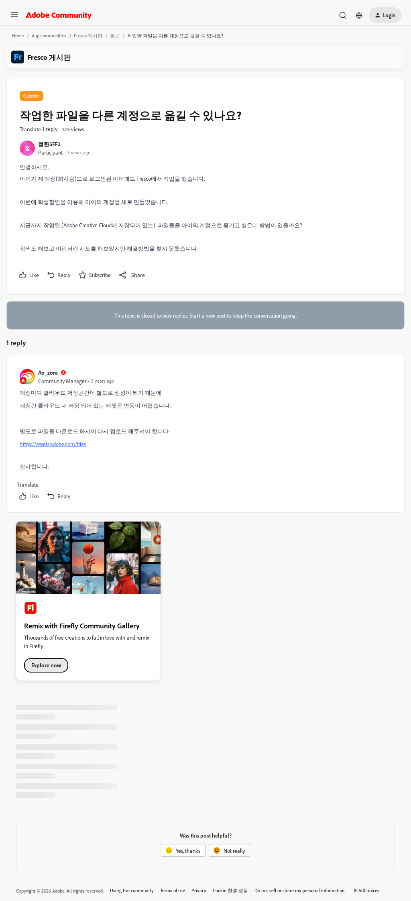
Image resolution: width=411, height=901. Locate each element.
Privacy (198, 890)
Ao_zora (48, 372)
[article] (205, 435)
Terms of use (172, 890)
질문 (115, 36)
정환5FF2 (49, 144)
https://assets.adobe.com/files (53, 443)
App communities (49, 36)
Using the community (132, 890)
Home (18, 36)
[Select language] (359, 15)
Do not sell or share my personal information (299, 890)
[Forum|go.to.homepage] (59, 15)
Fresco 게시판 (88, 36)
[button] (14, 17)
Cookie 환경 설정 (230, 890)
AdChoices (368, 890)
